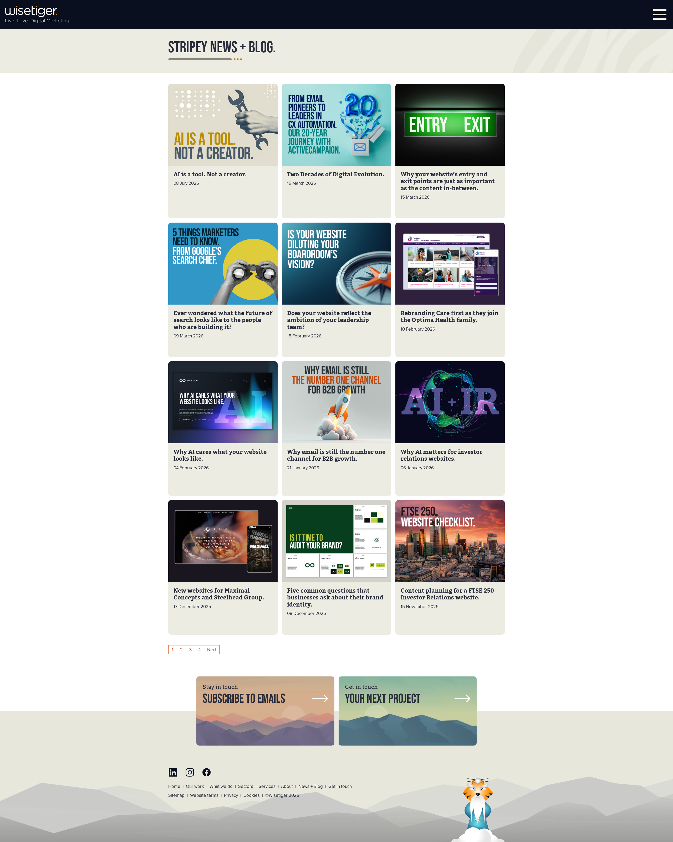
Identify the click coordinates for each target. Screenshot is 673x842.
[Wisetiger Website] (37, 14)
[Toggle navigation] (660, 14)
